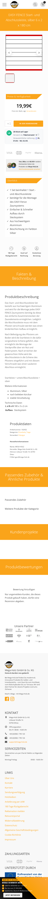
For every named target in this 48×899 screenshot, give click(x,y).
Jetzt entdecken (13, 895)
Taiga (28, 432)
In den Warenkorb (28, 123)
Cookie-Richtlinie (13, 834)
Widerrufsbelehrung (14, 820)
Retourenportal (12, 816)
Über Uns (9, 778)
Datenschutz (11, 825)
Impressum (10, 839)
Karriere (9, 787)
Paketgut (22, 435)
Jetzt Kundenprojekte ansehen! (29, 169)
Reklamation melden (15, 811)
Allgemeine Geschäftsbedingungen (21, 830)
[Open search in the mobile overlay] (35, 4)
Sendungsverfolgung (15, 792)
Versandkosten (31, 111)
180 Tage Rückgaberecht (16, 806)
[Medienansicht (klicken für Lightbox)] (24, 52)
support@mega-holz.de (18, 742)
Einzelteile (22, 432)
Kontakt (8, 783)
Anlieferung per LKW (15, 801)
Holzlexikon (10, 797)
